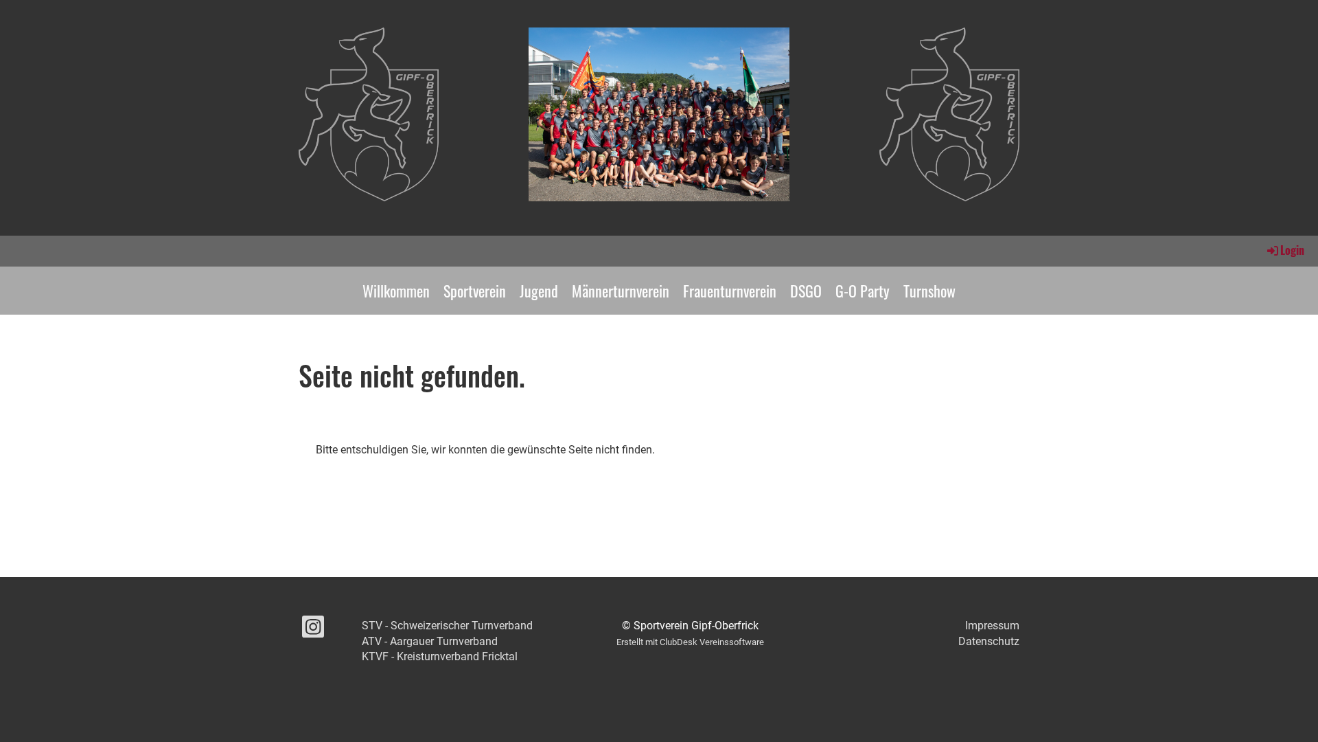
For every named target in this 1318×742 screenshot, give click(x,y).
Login (1292, 250)
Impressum (992, 625)
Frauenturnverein (729, 291)
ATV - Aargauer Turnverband (430, 641)
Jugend (539, 291)
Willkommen (396, 291)
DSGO (806, 291)
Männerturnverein (620, 291)
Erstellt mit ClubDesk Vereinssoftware (690, 642)
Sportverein (474, 291)
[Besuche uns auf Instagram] (313, 630)
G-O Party (862, 291)
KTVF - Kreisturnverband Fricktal (440, 656)
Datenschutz (988, 641)
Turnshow (929, 291)
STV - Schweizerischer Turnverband (447, 625)
